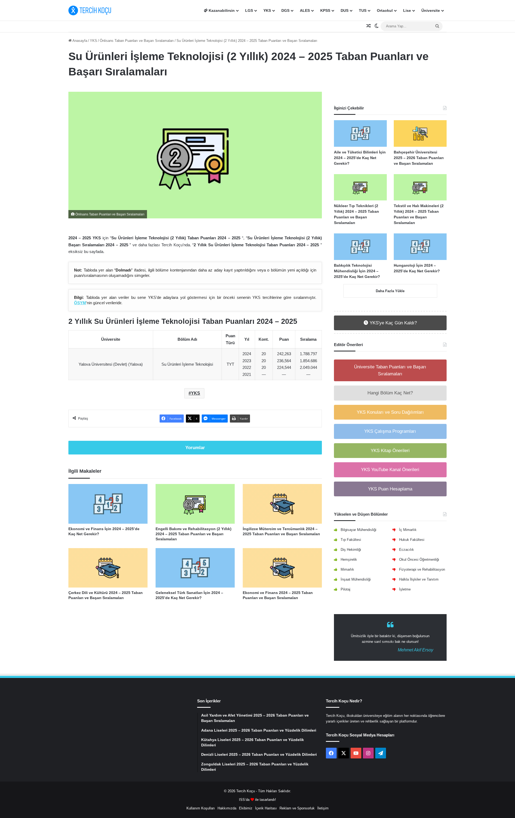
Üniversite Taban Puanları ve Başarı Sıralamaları (390, 370)
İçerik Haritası (266, 808)
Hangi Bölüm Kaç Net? (390, 392)
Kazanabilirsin (221, 10)
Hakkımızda (227, 808)
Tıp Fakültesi (351, 540)
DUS (344, 10)
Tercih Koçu (245, 791)
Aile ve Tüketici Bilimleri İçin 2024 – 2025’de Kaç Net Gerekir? (360, 158)
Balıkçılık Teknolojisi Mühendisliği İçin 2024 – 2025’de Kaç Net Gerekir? (357, 271)
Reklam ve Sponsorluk (297, 808)
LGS (249, 10)
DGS (285, 10)
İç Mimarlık (408, 530)
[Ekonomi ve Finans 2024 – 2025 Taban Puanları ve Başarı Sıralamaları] (282, 568)
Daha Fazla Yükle (390, 291)
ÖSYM (80, 302)
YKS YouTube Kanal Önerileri (390, 469)
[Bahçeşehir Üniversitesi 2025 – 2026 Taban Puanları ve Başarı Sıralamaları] (420, 133)
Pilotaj (345, 589)
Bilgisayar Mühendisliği (358, 530)
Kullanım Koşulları (200, 808)
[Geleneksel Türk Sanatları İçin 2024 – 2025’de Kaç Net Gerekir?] (195, 568)
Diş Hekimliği (351, 550)
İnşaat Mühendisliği (356, 579)
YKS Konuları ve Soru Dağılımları (390, 412)
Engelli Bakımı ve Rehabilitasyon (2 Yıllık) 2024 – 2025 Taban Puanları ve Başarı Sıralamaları (193, 534)
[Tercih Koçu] (89, 10)
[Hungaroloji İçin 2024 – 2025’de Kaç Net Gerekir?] (420, 246)
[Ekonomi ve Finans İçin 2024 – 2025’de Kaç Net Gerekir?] (108, 503)
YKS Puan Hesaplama (390, 488)
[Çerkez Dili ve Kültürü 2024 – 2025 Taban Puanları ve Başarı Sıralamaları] (108, 568)
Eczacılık (406, 550)
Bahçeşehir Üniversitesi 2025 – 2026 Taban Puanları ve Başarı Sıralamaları (419, 158)
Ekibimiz (245, 808)
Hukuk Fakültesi (411, 540)
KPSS (325, 10)
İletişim (323, 808)
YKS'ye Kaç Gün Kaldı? (392, 322)
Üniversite (430, 10)
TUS (362, 10)
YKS (267, 10)
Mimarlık (347, 569)
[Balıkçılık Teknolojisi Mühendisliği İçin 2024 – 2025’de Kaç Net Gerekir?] (360, 246)
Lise (407, 10)
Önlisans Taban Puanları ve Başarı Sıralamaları (137, 41)
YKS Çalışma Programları (390, 431)
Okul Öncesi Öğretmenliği (419, 559)
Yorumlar (195, 447)
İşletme (405, 589)
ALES (305, 10)
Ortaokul (385, 10)
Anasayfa (79, 41)
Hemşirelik (349, 559)
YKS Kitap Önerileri (390, 450)
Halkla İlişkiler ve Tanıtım (419, 579)
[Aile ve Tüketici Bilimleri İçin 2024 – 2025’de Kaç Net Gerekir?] (360, 133)
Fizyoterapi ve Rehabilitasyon (422, 569)
